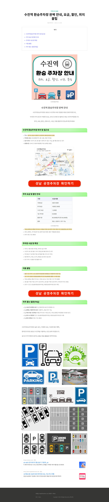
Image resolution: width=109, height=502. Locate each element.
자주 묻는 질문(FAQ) (32, 47)
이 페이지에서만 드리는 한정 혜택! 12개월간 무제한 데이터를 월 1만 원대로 (43, 465)
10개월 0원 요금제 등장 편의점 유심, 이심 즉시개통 (38, 474)
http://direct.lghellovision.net (31, 471)
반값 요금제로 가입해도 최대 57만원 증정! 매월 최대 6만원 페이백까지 (42, 476)
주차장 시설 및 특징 (31, 40)
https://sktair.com (28, 460)
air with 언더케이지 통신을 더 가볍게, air (35, 462)
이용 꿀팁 (28, 44)
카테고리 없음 (54, 11)
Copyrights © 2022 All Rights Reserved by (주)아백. (63, 497)
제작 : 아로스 (38, 497)
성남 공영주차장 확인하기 (54, 183)
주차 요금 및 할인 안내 (32, 37)
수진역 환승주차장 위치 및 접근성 (35, 34)
